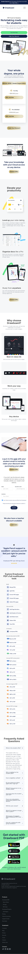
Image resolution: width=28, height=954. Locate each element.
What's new (5, 942)
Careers (4, 940)
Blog (3, 930)
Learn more (14, 524)
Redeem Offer (14, 171)
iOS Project (5, 911)
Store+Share (6, 902)
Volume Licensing (6, 916)
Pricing (3, 914)
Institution (3, 494)
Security (4, 935)
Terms (3, 937)
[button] (24, 8)
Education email (18, 486)
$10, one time (10, 97)
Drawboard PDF (5, 899)
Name (2, 486)
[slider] (12, 450)
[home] (8, 8)
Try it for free (14, 32)
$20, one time (10, 116)
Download (4, 921)
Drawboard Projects (6, 909)
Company (4, 928)
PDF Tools (5, 906)
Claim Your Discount (14, 36)
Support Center (5, 918)
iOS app (4, 904)
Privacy (4, 932)
